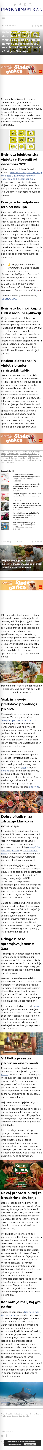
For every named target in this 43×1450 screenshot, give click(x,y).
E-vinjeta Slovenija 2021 (28, 454)
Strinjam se (30, 1444)
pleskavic (6, 850)
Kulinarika (5, 542)
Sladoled (15, 1416)
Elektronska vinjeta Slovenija (19, 458)
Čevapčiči (9, 1414)
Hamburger (24, 1414)
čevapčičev (34, 847)
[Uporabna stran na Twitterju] (15, 4)
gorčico (5, 770)
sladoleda (34, 786)
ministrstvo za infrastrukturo (24, 460)
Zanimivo (4, 26)
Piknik (38, 1414)
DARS (11, 451)
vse (12, 542)
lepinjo (33, 720)
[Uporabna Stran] (21, 9)
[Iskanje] (30, 4)
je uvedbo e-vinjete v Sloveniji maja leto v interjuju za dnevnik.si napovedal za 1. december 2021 (21, 175)
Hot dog (32, 1414)
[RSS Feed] (25, 4)
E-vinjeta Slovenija (13, 454)
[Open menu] (3, 17)
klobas (15, 850)
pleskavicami (19, 720)
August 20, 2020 (8, 299)
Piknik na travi (6, 1416)
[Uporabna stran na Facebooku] (20, 4)
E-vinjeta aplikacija (27, 451)
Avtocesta (4, 451)
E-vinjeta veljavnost (20, 456)
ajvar (23, 767)
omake (36, 1006)
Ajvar (3, 1414)
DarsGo (16, 451)
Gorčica (16, 1414)
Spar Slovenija (24, 1416)
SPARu (4, 1074)
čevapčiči (6, 720)
